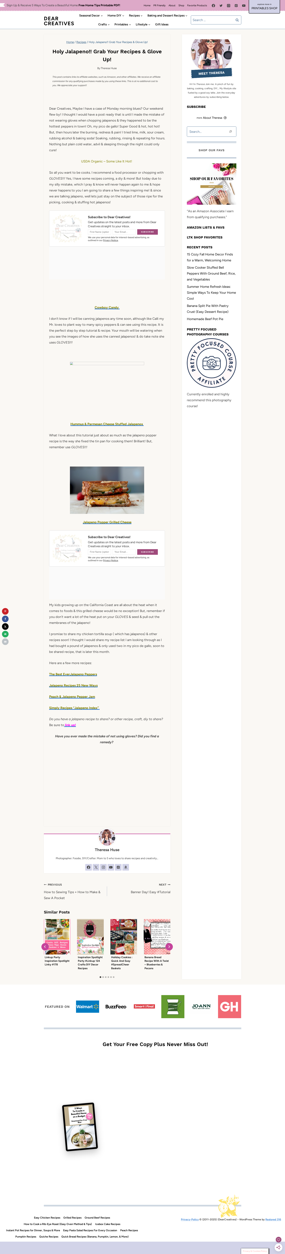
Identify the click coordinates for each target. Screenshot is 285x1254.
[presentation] (57, 937)
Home (147, 5)
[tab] (100, 977)
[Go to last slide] (45, 946)
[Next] (169, 946)
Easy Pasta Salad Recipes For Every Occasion (90, 1230)
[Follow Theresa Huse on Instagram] (103, 867)
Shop (181, 5)
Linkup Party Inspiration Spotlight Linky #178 (57, 961)
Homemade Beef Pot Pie (205, 319)
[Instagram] (228, 5)
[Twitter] (221, 5)
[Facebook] (213, 5)
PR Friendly (159, 5)
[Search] (231, 131)
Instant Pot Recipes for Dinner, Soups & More (33, 1230)
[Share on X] (5, 626)
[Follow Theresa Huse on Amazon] (125, 867)
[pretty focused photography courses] (211, 363)
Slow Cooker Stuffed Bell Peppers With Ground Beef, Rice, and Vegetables (211, 273)
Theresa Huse (109, 68)
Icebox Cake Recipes (107, 1224)
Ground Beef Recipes (97, 1217)
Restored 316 (273, 1219)
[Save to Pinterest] (5, 611)
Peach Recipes (129, 1230)
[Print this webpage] (5, 641)
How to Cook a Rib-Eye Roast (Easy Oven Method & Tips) (58, 1224)
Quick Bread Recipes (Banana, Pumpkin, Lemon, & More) (95, 1236)
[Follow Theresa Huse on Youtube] (111, 867)
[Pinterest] (236, 5)
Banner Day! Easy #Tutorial (150, 888)
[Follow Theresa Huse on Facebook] (88, 867)
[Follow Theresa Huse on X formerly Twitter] (96, 867)
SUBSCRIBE (196, 107)
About (172, 5)
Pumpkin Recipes (25, 1236)
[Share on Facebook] (5, 619)
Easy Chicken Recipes (47, 1217)
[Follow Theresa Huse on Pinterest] (118, 867)
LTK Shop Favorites (204, 237)
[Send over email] (5, 634)
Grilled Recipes (72, 1217)
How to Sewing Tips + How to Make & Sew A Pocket (72, 891)
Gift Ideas (161, 24)
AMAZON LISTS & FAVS (205, 227)
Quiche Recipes (48, 1236)
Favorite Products (197, 5)
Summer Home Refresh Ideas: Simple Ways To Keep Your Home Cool (211, 292)
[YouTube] (243, 5)
